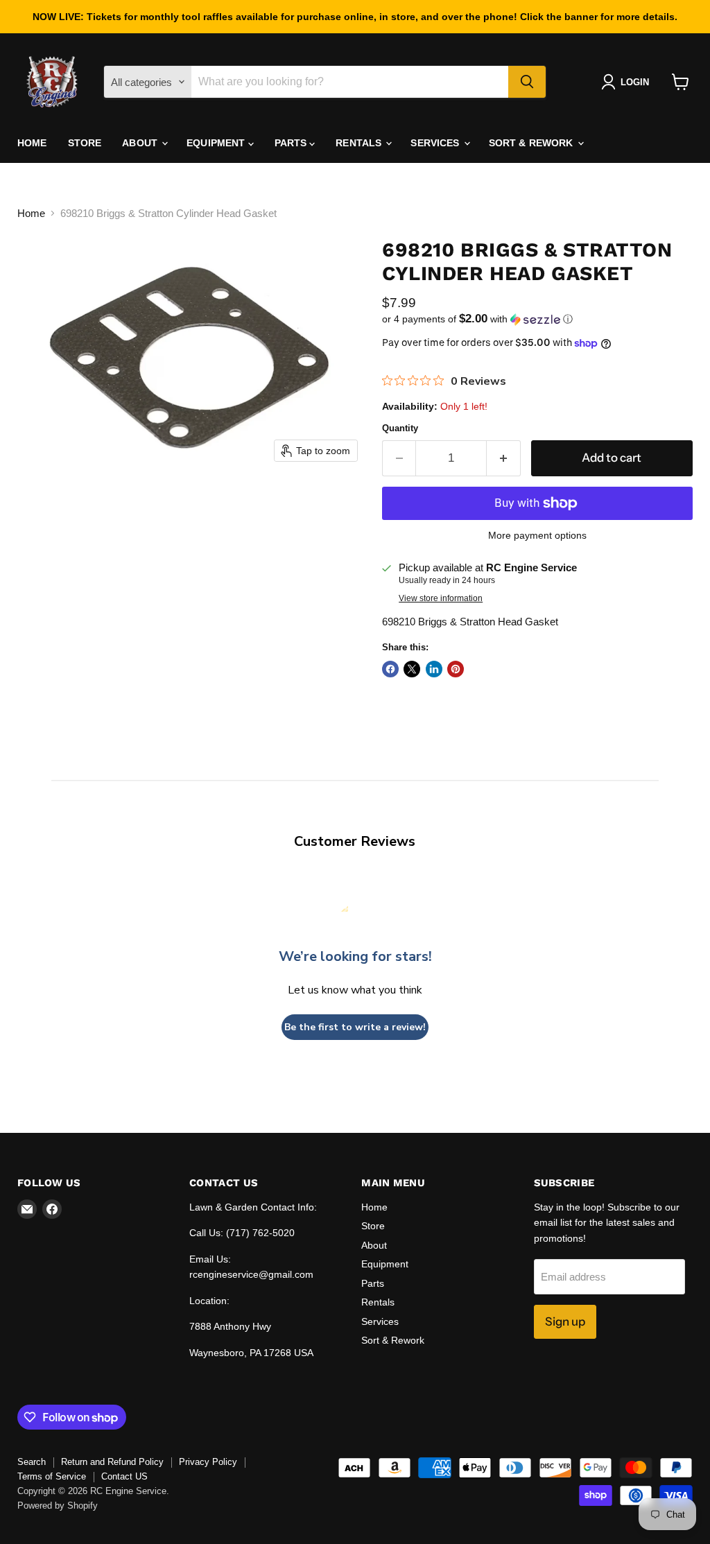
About (141, 142)
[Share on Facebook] (390, 669)
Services (436, 142)
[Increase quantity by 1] (504, 458)
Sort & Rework (532, 142)
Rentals (360, 142)
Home (32, 142)
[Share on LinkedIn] (434, 669)
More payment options (537, 535)
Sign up (565, 1321)
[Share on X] (412, 669)
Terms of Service (51, 1476)
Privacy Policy (208, 1462)
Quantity (400, 428)
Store (85, 142)
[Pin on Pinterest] (455, 669)
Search (31, 1462)
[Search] (527, 82)
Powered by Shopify (57, 1505)
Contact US (124, 1476)
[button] (628, 81)
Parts (292, 142)
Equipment (217, 142)
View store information (441, 598)
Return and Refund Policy (112, 1462)
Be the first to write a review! (355, 1027)
